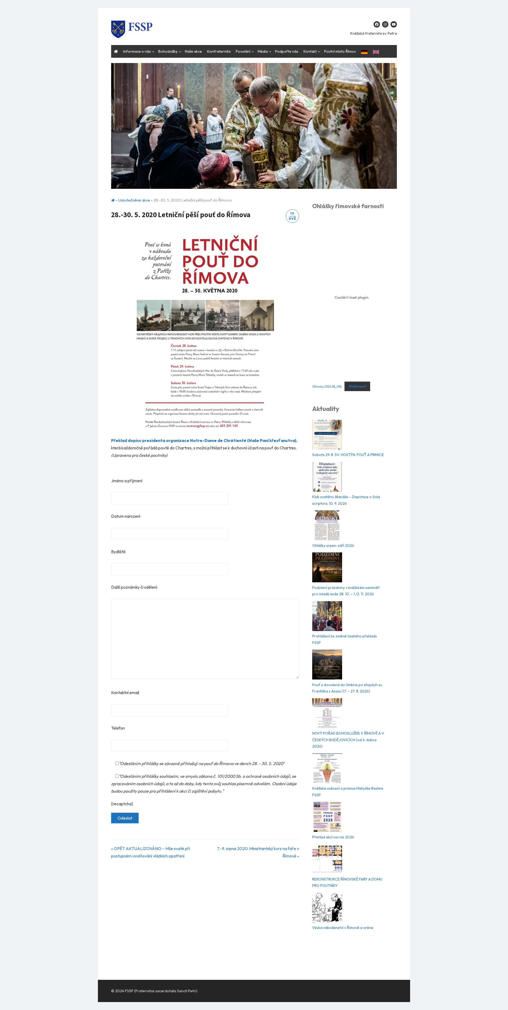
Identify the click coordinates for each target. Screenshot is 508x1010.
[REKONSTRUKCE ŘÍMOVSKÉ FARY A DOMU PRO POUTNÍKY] (327, 860)
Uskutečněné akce (134, 200)
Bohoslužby (168, 51)
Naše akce (193, 51)
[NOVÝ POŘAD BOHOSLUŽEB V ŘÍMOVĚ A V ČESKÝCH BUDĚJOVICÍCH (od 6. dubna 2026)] (327, 714)
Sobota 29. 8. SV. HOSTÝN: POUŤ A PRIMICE (348, 454)
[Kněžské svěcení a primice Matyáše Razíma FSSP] (327, 769)
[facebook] (377, 24)
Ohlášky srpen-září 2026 (333, 545)
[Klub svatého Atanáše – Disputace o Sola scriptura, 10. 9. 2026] (327, 478)
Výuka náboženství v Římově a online (342, 927)
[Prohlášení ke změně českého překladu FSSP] (327, 617)
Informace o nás (137, 51)
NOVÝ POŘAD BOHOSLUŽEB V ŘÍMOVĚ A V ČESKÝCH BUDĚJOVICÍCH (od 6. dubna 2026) (348, 740)
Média (263, 51)
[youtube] (394, 24)
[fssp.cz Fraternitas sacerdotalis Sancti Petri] (254, 126)
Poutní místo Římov (340, 51)
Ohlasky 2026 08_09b (327, 386)
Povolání (243, 51)
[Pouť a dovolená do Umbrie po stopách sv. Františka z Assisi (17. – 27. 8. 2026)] (327, 666)
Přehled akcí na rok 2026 (333, 837)
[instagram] (385, 24)
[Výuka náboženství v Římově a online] (327, 909)
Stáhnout (357, 386)
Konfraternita (218, 51)
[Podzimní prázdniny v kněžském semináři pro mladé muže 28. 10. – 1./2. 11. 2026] (327, 568)
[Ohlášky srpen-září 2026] (327, 526)
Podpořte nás (286, 51)
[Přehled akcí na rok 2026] (327, 818)
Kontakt (310, 51)
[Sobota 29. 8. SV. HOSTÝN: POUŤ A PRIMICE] (327, 436)
